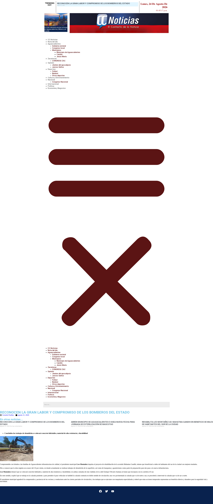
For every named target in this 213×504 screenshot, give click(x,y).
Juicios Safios (58, 67)
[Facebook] (100, 491)
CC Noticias (53, 40)
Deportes (52, 69)
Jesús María (62, 56)
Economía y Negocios (57, 88)
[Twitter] (106, 491)
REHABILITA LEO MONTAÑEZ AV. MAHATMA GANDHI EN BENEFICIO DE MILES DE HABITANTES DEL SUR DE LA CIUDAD (177, 423)
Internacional (53, 84)
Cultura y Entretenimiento (58, 78)
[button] (106, 218)
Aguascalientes (54, 44)
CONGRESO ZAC (58, 61)
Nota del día (53, 42)
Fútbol (54, 71)
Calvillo (60, 54)
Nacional (51, 80)
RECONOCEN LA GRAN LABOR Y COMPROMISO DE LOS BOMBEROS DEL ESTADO (93, 3)
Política (51, 86)
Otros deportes (58, 75)
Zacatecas (52, 59)
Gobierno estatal (59, 46)
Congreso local (58, 48)
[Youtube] (112, 491)
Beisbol (55, 73)
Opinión (51, 63)
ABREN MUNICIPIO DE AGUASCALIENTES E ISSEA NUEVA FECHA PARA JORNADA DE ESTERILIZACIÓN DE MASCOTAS (103, 423)
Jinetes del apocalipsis (61, 65)
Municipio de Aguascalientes (68, 52)
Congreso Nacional (60, 82)
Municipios (56, 50)
